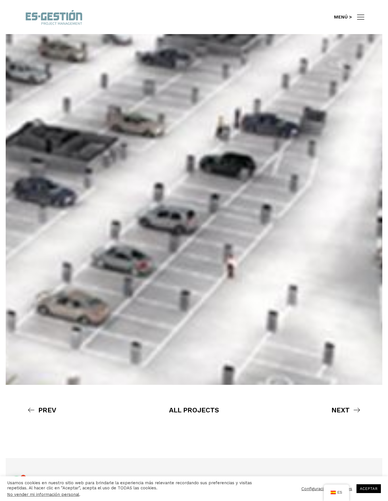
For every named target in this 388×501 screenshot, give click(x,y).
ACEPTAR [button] (368, 489)
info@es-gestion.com (285, 17)
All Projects (194, 410)
